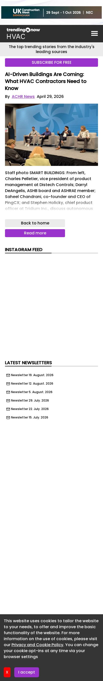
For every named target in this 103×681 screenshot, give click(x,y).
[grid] (51, 395)
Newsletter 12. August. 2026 (32, 384)
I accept (26, 672)
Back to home (35, 223)
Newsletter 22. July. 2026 (30, 409)
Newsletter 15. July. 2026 (29, 417)
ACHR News (23, 96)
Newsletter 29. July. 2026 (30, 401)
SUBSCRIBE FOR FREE (52, 62)
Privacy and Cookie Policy (37, 645)
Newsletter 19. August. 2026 (32, 375)
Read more (35, 233)
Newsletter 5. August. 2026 (31, 392)
